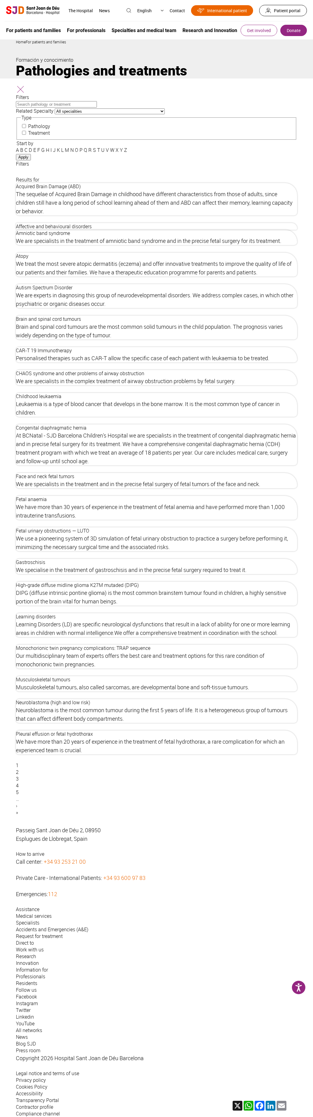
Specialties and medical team (144, 30)
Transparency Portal (37, 1100)
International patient (227, 10)
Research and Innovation (209, 30)
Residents (26, 983)
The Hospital (80, 10)
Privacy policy (31, 1080)
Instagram (27, 1003)
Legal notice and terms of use (47, 1073)
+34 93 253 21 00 (65, 861)
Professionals (30, 976)
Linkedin (25, 1016)
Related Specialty (34, 111)
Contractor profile (34, 1107)
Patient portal (287, 10)
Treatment (39, 133)
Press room (28, 1050)
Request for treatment (39, 936)
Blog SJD (26, 1043)
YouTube (25, 1023)
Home (21, 41)
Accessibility (29, 1093)
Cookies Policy (31, 1086)
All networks (29, 1030)
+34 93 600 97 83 (124, 877)
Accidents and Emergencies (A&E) (52, 929)
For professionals (86, 30)
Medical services (34, 916)
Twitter (23, 1010)
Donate (293, 30)
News (104, 10)
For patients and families (33, 30)
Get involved (259, 30)
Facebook (26, 996)
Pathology (39, 126)
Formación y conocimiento (44, 60)
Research (26, 956)
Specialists (27, 922)
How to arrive (30, 854)
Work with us (30, 949)
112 (52, 894)
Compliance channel (38, 1113)
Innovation (27, 963)
